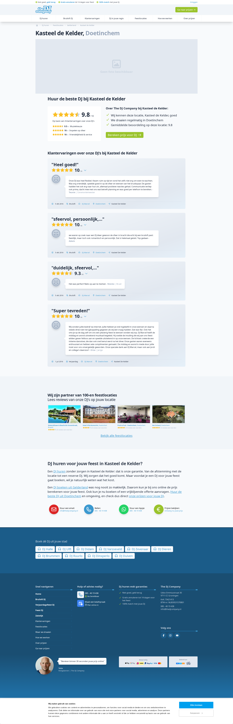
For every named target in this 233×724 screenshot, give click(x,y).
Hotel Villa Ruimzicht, (95, 425)
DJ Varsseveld (112, 549)
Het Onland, (161, 425)
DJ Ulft (66, 549)
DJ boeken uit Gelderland (70, 487)
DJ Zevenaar (139, 549)
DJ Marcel (85, 204)
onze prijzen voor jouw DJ (146, 496)
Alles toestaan (196, 705)
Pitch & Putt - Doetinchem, (131, 425)
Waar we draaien (43, 632)
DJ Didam (87, 549)
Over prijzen (41, 643)
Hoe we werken (42, 637)
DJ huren (59, 471)
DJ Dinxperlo (101, 556)
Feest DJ (39, 610)
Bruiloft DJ (40, 599)
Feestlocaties (41, 626)
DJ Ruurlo (76, 556)
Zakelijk (39, 615)
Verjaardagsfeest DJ (44, 604)
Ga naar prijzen (42, 648)
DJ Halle (47, 549)
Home (38, 594)
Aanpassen (195, 713)
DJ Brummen (51, 556)
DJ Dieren (164, 549)
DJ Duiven (126, 556)
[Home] (43, 9)
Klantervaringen (42, 621)
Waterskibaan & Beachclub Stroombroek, (63, 426)
